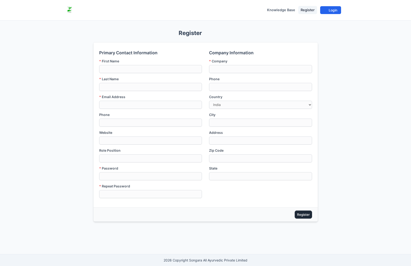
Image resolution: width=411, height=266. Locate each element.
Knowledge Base (281, 10)
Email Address (112, 97)
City (212, 115)
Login (332, 10)
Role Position (110, 150)
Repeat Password (114, 186)
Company (218, 61)
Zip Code (216, 150)
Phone (104, 115)
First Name (109, 61)
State (213, 168)
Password (108, 168)
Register (308, 10)
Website (105, 132)
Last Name (109, 79)
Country (215, 97)
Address (216, 132)
